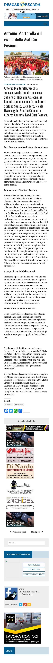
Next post (35, 531)
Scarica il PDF (34, 565)
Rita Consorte (19, 84)
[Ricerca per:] (26, 542)
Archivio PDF (34, 569)
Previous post (19, 531)
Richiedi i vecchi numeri (34, 574)
